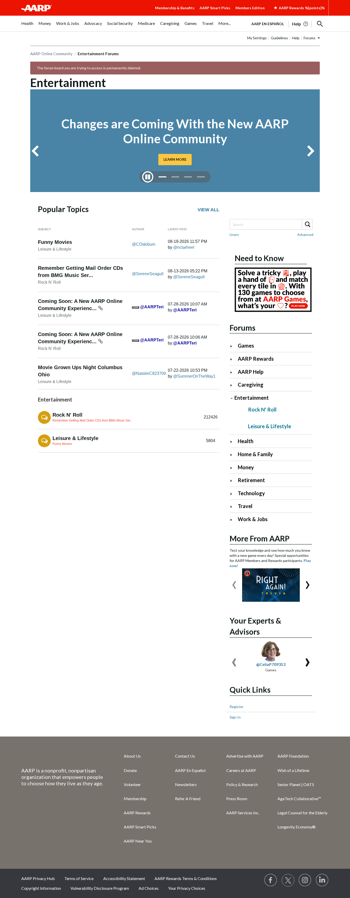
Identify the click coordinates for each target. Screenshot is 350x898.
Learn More (175, 159)
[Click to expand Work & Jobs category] (233, 520)
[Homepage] (36, 8)
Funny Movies (55, 242)
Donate (130, 770)
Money (246, 467)
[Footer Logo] (62, 756)
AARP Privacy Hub (38, 878)
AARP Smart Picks (215, 8)
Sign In (235, 717)
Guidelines (279, 38)
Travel (245, 506)
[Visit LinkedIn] (322, 880)
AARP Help (250, 372)
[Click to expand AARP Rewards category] (233, 359)
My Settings (257, 38)
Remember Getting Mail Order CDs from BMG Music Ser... (92, 420)
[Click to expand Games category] (233, 346)
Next (312, 151)
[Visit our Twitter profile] (288, 880)
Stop (147, 177)
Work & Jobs (252, 519)
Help (296, 38)
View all (208, 209)
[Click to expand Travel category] (233, 506)
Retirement (251, 480)
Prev (37, 151)
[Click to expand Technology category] (233, 494)
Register (236, 706)
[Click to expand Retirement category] (233, 481)
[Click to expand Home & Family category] (233, 455)
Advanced (305, 234)
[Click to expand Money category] (233, 468)
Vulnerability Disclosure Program (99, 888)
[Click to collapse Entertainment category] (232, 398)
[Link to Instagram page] (305, 880)
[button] (320, 24)
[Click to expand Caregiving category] (233, 385)
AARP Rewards (256, 359)
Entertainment (251, 398)
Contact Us (185, 755)
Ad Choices (149, 888)
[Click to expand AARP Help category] (233, 372)
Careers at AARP (241, 770)
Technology (251, 493)
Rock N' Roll (49, 282)
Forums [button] (309, 38)
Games (246, 345)
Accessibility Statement (124, 878)
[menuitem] (27, 26)
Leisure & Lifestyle (54, 249)
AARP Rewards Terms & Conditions (186, 878)
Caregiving (250, 384)
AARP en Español (267, 24)
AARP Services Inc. (242, 812)
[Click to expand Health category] (233, 442)
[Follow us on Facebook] (270, 880)
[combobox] (271, 224)
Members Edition (250, 8)
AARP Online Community (51, 53)
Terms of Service (79, 878)
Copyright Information (41, 888)
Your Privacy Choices (186, 888)
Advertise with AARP (244, 755)
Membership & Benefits (174, 8)
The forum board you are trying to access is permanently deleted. (89, 68)
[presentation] (234, 582)
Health (245, 441)
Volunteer (132, 784)
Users (234, 234)
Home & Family (255, 454)
